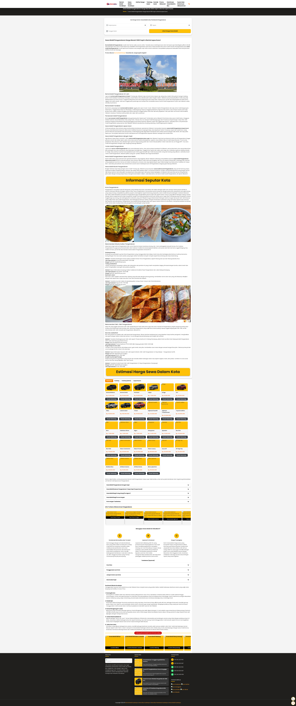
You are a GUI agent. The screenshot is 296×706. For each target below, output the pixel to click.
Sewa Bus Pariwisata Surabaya (159, 702)
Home (124, 11)
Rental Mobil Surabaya (122, 4)
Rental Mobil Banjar (120, 53)
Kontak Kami (155, 3)
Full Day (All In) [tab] (126, 380)
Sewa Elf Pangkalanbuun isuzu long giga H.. (155, 670)
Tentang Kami (149, 3)
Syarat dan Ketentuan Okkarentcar (181, 4)
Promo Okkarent (162, 3)
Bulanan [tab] (109, 380)
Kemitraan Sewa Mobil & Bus (171, 4)
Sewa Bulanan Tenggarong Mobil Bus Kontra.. (154, 660)
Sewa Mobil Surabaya (131, 4)
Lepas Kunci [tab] (137, 380)
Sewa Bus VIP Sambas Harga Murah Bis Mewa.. (154, 689)
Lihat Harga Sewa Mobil (170, 31)
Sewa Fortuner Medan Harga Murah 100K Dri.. (155, 679)
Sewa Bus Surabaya (144, 702)
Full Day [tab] (116, 380)
